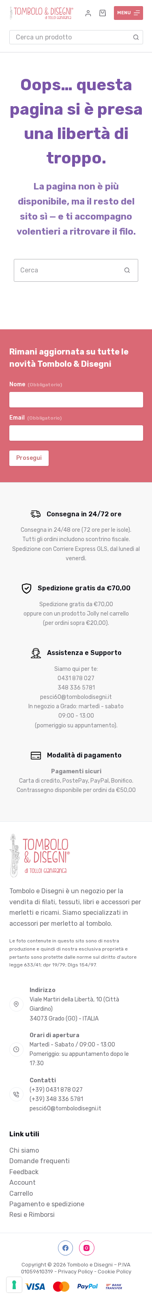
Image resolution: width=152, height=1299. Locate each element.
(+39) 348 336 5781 (56, 1099)
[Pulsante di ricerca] (136, 37)
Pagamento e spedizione (46, 1204)
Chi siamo (24, 1150)
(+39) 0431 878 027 (56, 1089)
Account (22, 1182)
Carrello (21, 1193)
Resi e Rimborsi (32, 1214)
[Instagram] (86, 1248)
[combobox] (69, 37)
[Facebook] (65, 1248)
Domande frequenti (39, 1161)
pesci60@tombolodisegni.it (65, 1108)
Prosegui (29, 458)
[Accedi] (88, 13)
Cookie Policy (114, 1272)
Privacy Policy (75, 1272)
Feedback (24, 1172)
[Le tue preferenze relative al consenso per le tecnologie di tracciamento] (14, 1284)
